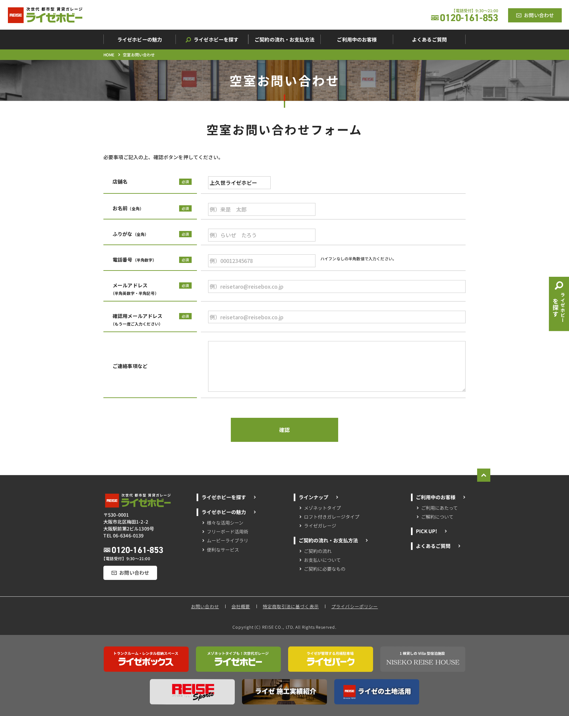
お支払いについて (322, 559)
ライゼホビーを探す (223, 497)
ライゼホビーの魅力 (223, 511)
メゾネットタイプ (322, 507)
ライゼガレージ (320, 526)
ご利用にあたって (439, 507)
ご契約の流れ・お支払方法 (328, 540)
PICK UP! (426, 531)
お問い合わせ (205, 606)
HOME (109, 54)
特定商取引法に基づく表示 (291, 606)
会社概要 (240, 606)
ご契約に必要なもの (324, 568)
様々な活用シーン (225, 522)
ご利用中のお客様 (435, 497)
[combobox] (239, 182)
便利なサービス (223, 549)
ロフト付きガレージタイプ (331, 516)
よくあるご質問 (433, 545)
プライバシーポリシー (355, 606)
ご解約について (437, 516)
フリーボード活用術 (227, 531)
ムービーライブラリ (227, 540)
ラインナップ (313, 497)
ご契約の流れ (318, 550)
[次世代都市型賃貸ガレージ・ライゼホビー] (45, 15)
